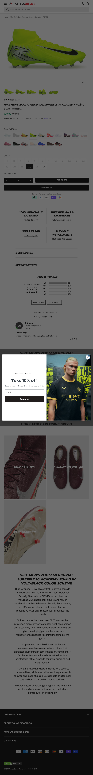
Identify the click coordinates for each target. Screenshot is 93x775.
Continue (24, 399)
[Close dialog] (88, 357)
